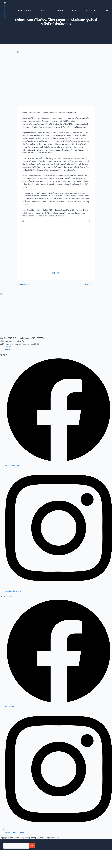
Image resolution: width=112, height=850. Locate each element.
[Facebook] (53, 273)
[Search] (32, 845)
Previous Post (23, 285)
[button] (30, 10)
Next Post (90, 285)
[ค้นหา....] (16, 846)
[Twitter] (58, 273)
